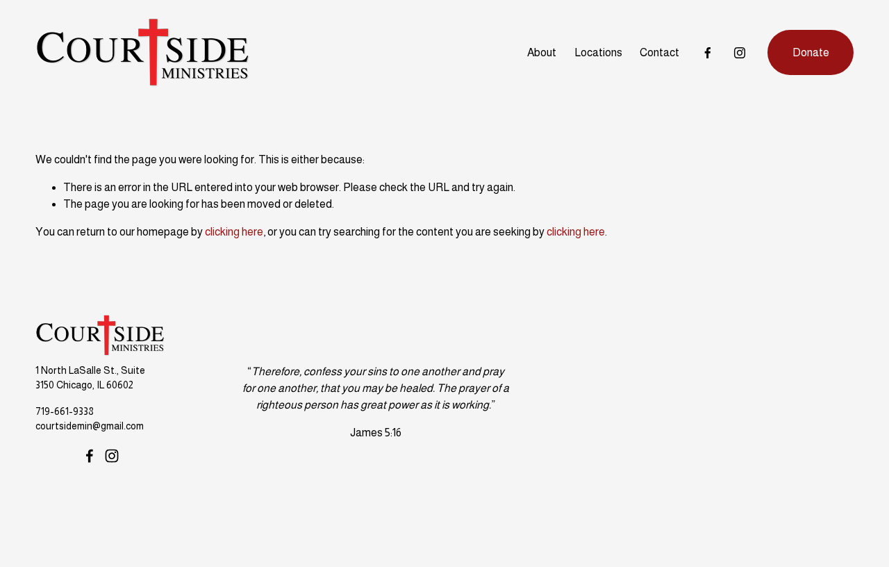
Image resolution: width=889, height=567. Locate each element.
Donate (810, 52)
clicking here (234, 232)
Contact (659, 52)
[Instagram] (740, 53)
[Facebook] (708, 53)
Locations (598, 52)
